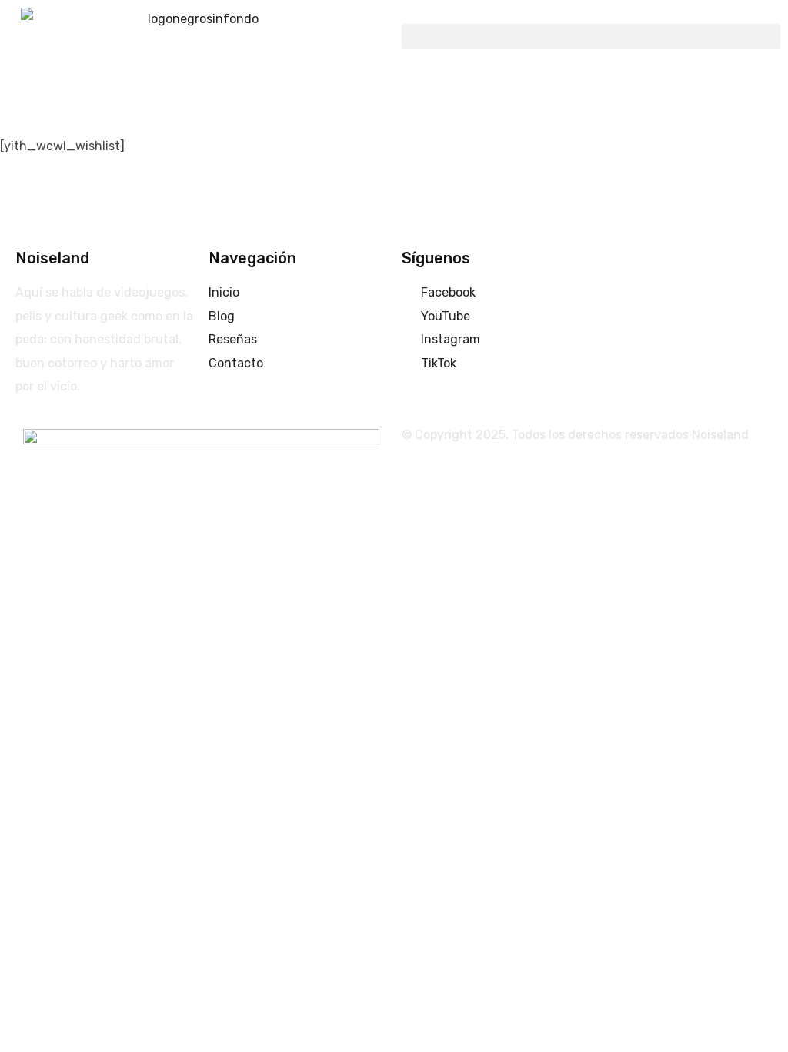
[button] (591, 36)
